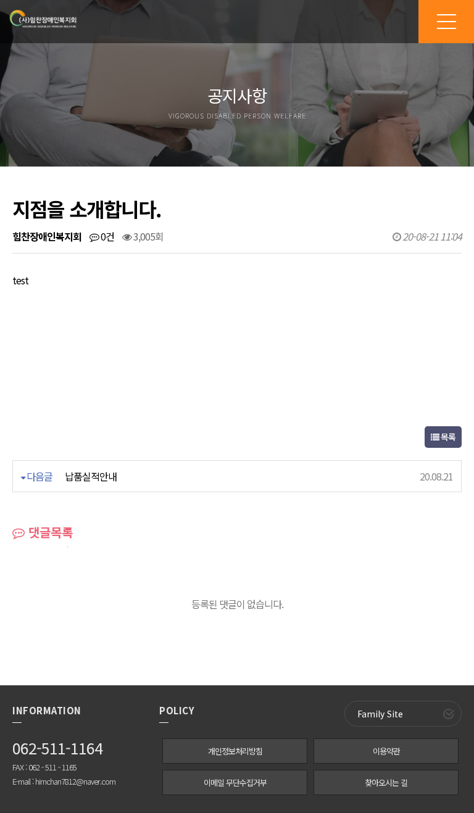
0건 (106, 236)
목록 (447, 437)
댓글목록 (49, 532)
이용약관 (386, 751)
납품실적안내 (91, 476)
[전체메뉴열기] (446, 21)
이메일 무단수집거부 (235, 782)
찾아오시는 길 (386, 782)
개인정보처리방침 (235, 751)
